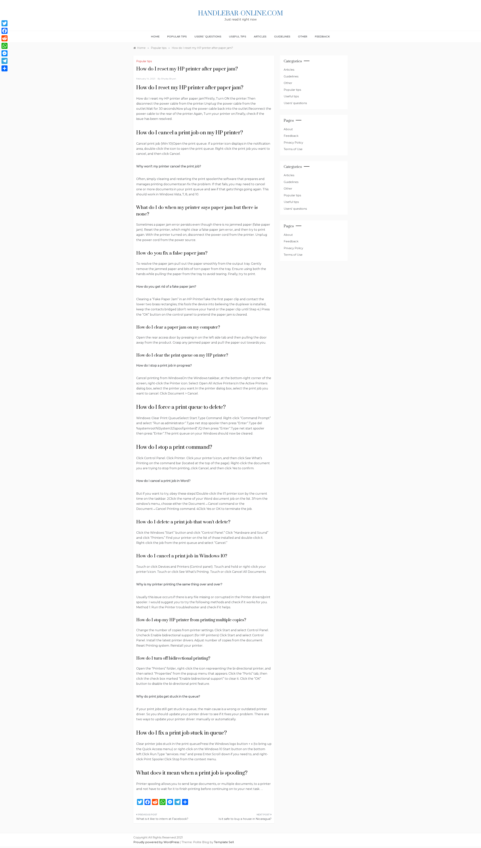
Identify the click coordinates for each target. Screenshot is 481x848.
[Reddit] (4, 38)
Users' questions (295, 103)
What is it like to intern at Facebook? (162, 819)
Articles (260, 36)
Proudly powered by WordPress (156, 842)
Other (302, 36)
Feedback (322, 36)
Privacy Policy (293, 142)
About (288, 129)
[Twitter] (4, 23)
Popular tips (177, 36)
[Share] (4, 68)
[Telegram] (4, 61)
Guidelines (282, 36)
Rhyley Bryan (168, 78)
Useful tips (237, 36)
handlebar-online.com (240, 13)
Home (155, 36)
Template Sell (224, 842)
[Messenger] (4, 53)
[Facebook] (4, 31)
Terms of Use (293, 149)
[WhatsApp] (4, 46)
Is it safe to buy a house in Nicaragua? (245, 819)
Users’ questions (208, 36)
